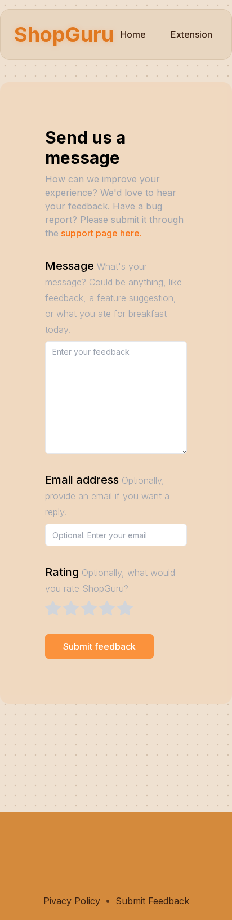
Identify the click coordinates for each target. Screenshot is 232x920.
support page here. (101, 233)
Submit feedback (99, 646)
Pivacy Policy (71, 900)
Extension (191, 34)
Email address (107, 495)
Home (133, 34)
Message (113, 297)
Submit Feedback (152, 900)
